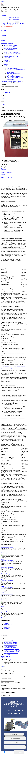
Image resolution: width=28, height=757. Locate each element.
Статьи (5, 66)
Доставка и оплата (8, 62)
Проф (10, 17)
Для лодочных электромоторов (11, 55)
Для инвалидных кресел (10, 50)
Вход (2, 13)
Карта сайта (4, 635)
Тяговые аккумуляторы (12, 68)
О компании (7, 61)
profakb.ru (3, 104)
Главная (6, 60)
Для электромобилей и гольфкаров (12, 53)
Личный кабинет (8, 624)
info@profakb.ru (5, 98)
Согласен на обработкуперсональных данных (9, 753)
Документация (7, 627)
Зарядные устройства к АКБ (11, 56)
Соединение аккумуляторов (14, 76)
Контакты (6, 628)
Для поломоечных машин (10, 48)
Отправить (19, 752)
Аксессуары (7, 57)
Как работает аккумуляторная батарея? (16, 69)
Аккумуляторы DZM (9, 641)
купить (2, 168)
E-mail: (10, 25)
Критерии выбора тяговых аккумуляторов (13, 74)
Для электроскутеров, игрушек (11, 52)
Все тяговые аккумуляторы (10, 45)
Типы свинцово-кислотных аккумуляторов (14, 71)
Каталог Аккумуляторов (7, 43)
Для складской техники (10, 49)
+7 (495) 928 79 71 (5, 92)
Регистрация (6, 13)
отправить (17, 682)
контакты (6, 65)
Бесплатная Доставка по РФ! (7, 26)
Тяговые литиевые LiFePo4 (10, 46)
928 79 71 (5, 23)
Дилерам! (6, 64)
